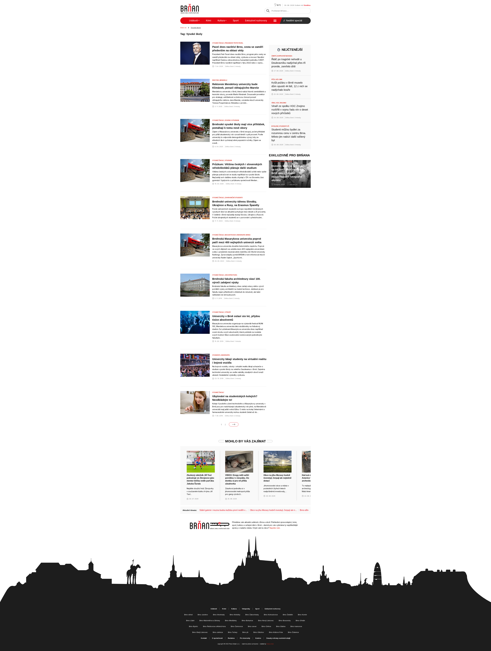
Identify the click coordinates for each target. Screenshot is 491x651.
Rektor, (216, 80)
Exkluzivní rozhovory (256, 20)
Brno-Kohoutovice (271, 615)
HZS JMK (279, 79)
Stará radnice (286, 161)
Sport (236, 20)
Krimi (208, 20)
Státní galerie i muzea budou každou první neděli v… (223, 510)
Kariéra (258, 638)
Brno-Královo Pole (276, 632)
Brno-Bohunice (247, 620)
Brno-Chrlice (266, 626)
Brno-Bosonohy (285, 620)
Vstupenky (246, 609)
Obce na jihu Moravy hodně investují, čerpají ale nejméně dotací (277, 478)
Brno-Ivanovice (296, 626)
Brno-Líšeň (190, 620)
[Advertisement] (290, 207)
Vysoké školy (218, 392)
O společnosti (217, 638)
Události (193, 20)
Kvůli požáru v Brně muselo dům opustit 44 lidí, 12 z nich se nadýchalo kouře (289, 86)
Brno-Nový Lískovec (266, 620)
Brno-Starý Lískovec (200, 632)
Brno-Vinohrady (219, 615)
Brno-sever (252, 626)
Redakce (231, 638)
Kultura (221, 20)
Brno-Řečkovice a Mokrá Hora (214, 626)
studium (228, 160)
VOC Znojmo (281, 103)
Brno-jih (245, 632)
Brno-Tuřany (232, 632)
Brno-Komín (302, 615)
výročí (228, 312)
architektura (231, 275)
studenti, (216, 355)
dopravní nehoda (284, 56)
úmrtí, (274, 56)
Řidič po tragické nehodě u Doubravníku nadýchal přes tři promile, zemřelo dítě (288, 63)
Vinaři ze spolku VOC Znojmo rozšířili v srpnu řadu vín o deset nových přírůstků (289, 110)
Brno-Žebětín (288, 615)
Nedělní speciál (294, 20)
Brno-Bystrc (193, 626)
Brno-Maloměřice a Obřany (209, 620)
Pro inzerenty (245, 638)
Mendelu (223, 80)
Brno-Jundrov (203, 615)
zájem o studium (232, 120)
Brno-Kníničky (235, 615)
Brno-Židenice (293, 632)
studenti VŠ (284, 126)
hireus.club (270, 644)
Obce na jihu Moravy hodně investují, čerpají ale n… (273, 510)
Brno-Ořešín (300, 620)
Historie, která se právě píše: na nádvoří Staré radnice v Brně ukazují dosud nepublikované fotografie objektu (289, 173)
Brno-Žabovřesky (252, 615)
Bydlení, (275, 126)
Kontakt (204, 638)
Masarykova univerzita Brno (237, 235)
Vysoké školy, (218, 43)
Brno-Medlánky (231, 620)
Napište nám (275, 528)
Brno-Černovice (237, 626)
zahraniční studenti (234, 198)
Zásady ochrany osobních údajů (278, 638)
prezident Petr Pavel (234, 43)
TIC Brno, (275, 161)
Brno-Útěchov (258, 632)
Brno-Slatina (280, 626)
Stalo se (183, 28)
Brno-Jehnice (218, 632)
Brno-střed (188, 615)
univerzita (225, 355)
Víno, (273, 103)
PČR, (273, 79)
